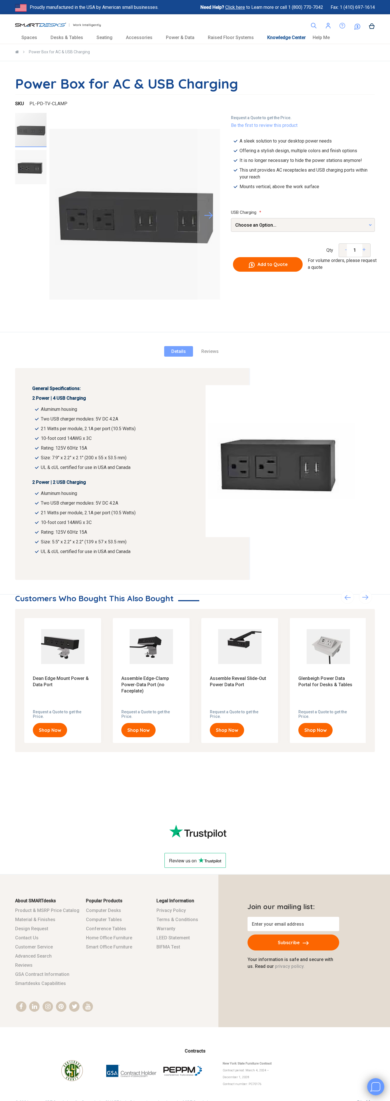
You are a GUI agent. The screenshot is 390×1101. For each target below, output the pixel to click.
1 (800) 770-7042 (306, 7)
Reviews (210, 351)
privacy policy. (290, 966)
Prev (347, 597)
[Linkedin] (35, 1007)
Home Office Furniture (109, 937)
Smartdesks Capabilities (40, 983)
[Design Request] (338, 27)
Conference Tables (106, 928)
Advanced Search (33, 956)
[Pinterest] (61, 1007)
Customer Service (34, 947)
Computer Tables (104, 919)
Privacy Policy (171, 910)
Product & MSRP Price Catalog (47, 910)
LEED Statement (173, 937)
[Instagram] (48, 1007)
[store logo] (58, 26)
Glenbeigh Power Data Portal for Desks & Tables (325, 681)
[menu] (195, 37)
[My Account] (328, 27)
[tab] (178, 351)
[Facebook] (21, 1007)
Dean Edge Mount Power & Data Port (61, 681)
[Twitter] (75, 1007)
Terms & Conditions (177, 919)
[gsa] (132, 1080)
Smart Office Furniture (109, 947)
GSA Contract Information (42, 974)
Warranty (165, 928)
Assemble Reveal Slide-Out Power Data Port (238, 681)
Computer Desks (103, 910)
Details (178, 351)
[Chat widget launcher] (375, 1086)
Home (17, 52)
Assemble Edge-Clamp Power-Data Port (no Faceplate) (145, 685)
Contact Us (27, 937)
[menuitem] (32, 37)
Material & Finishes (35, 919)
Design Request (31, 928)
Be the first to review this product (264, 125)
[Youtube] (88, 1007)
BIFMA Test (168, 947)
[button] (328, 27)
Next (365, 597)
